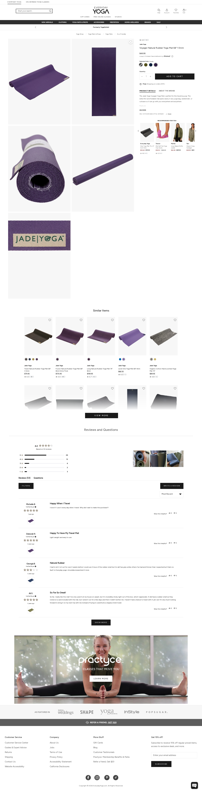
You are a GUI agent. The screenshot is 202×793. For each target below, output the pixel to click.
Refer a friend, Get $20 (103, 761)
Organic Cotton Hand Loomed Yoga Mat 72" (163, 368)
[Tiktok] (116, 777)
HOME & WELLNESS (132, 22)
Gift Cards (98, 742)
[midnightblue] (30, 359)
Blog (95, 747)
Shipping (9, 757)
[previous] (36, 27)
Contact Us (10, 761)
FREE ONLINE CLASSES (102, 17)
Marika (173, 143)
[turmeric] (155, 359)
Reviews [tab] (24, 479)
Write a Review (173, 487)
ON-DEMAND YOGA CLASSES (37, 2)
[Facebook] (88, 777)
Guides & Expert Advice (16, 747)
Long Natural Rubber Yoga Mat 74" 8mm (100, 368)
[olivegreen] (33, 359)
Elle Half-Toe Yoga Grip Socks (161, 147)
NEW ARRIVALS (47, 22)
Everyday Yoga (145, 143)
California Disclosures (59, 766)
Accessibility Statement (61, 761)
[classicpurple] (124, 359)
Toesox (158, 143)
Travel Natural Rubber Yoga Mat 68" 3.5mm (37, 368)
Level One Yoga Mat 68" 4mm (129, 367)
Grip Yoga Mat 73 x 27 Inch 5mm (147, 147)
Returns (8, 752)
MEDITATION (114, 22)
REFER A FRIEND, (103, 722)
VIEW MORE (101, 415)
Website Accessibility (14, 766)
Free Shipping (101, 27)
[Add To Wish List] (130, 42)
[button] (144, 39)
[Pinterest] (107, 777)
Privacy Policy (56, 757)
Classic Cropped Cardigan (191, 147)
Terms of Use (56, 752)
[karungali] (151, 359)
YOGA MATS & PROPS (80, 22)
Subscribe (161, 764)
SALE (158, 22)
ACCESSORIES (99, 22)
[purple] (37, 359)
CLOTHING (63, 22)
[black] (26, 359)
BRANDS (148, 22)
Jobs (52, 747)
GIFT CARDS (84, 17)
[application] (194, 785)
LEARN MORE (101, 678)
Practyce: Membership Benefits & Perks (111, 757)
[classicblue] (120, 359)
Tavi (187, 143)
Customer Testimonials (103, 752)
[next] (166, 27)
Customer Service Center (16, 742)
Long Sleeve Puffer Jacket (177, 147)
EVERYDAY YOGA (14, 2)
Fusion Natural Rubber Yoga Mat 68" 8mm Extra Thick (69, 368)
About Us (54, 742)
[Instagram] (97, 777)
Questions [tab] (38, 479)
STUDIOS (118, 17)
